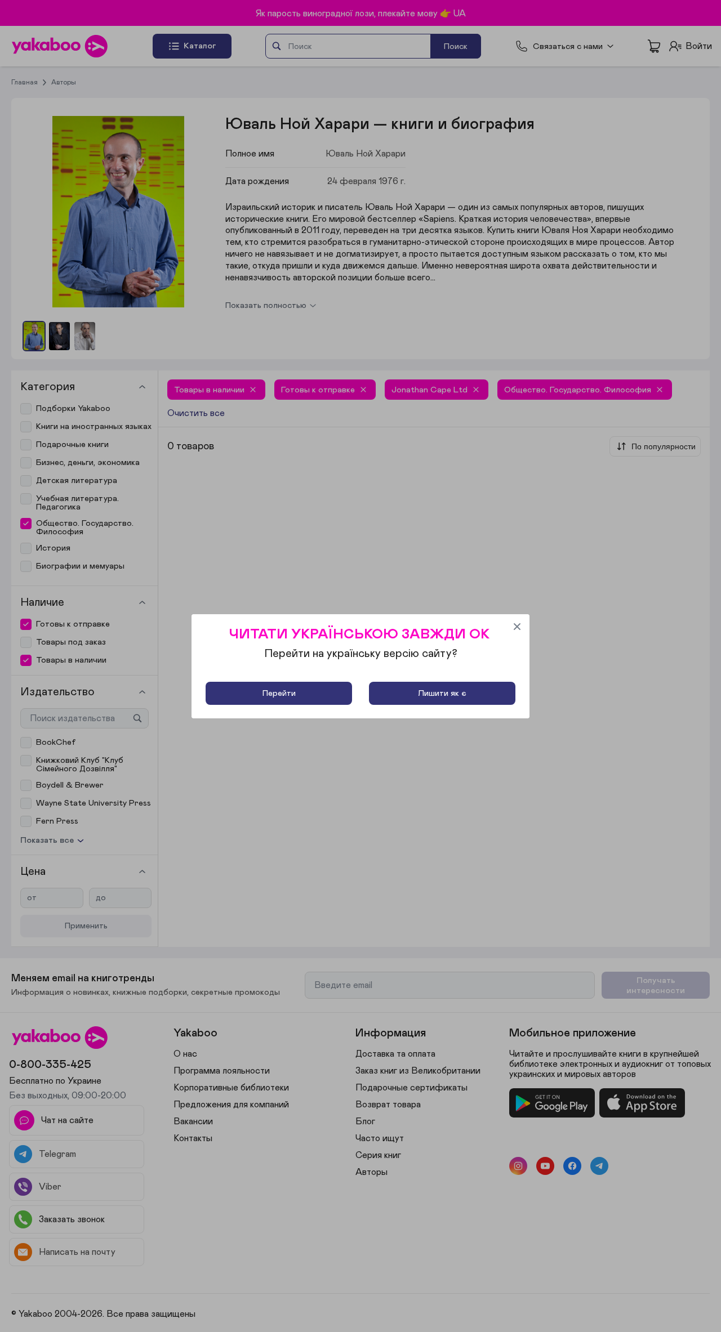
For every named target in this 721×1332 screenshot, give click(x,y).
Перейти (279, 693)
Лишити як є (442, 693)
